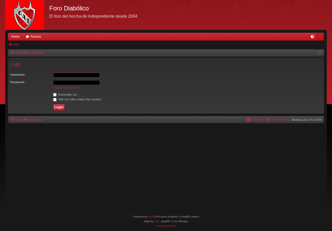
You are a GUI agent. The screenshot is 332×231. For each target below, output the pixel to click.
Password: (17, 82)
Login (16, 44)
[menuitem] (312, 37)
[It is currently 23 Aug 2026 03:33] (319, 53)
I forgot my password (66, 87)
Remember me (67, 94)
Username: (17, 74)
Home (15, 36)
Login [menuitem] (321, 38)
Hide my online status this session (79, 99)
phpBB (152, 216)
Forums (36, 36)
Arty (156, 221)
